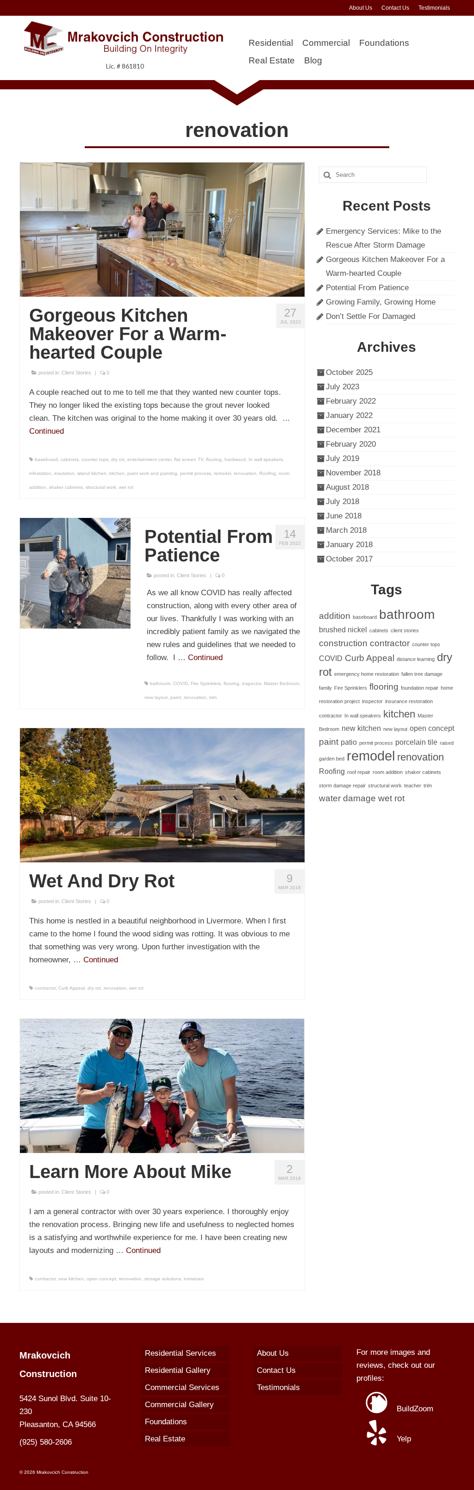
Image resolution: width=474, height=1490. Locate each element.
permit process (195, 473)
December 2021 (353, 429)
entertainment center (149, 459)
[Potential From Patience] (75, 572)
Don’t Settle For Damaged (370, 316)
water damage (347, 798)
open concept (101, 1278)
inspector (251, 683)
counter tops (94, 459)
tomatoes (194, 1278)
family (325, 688)
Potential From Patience (367, 287)
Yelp (402, 1438)
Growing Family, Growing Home (381, 302)
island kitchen (91, 473)
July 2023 (342, 386)
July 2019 (342, 458)
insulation (64, 473)
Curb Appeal (71, 988)
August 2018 (347, 487)
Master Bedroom (281, 683)
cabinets (70, 459)
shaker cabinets (66, 487)
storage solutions (162, 1278)
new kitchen (71, 1278)
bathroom (160, 683)
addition (334, 616)
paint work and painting (152, 473)
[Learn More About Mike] (162, 1085)
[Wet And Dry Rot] (162, 795)
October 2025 (349, 372)
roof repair (358, 772)
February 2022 (351, 401)
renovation (245, 473)
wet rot (126, 487)
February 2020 (351, 444)
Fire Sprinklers (206, 683)
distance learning (416, 659)
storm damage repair (342, 785)
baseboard (46, 459)
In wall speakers (266, 459)
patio (349, 742)
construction (343, 643)
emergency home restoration (366, 674)
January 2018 (349, 544)
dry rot (118, 459)
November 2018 (353, 472)
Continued (46, 431)
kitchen (117, 473)
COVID (180, 683)
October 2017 (349, 559)
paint (175, 697)
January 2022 (349, 415)
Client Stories (76, 372)
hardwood (235, 459)
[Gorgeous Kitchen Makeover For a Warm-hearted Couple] (162, 228)
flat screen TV (188, 459)
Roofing (267, 473)
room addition (388, 772)
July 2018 (342, 501)
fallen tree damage (422, 674)
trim (213, 697)
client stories (405, 630)
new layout (156, 697)
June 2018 (344, 515)
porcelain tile (416, 742)
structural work (101, 487)
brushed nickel (343, 630)
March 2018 (346, 530)
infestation (40, 473)
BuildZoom (413, 1408)
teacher (412, 785)
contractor (45, 988)
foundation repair (419, 688)
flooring (214, 459)
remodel (222, 473)
